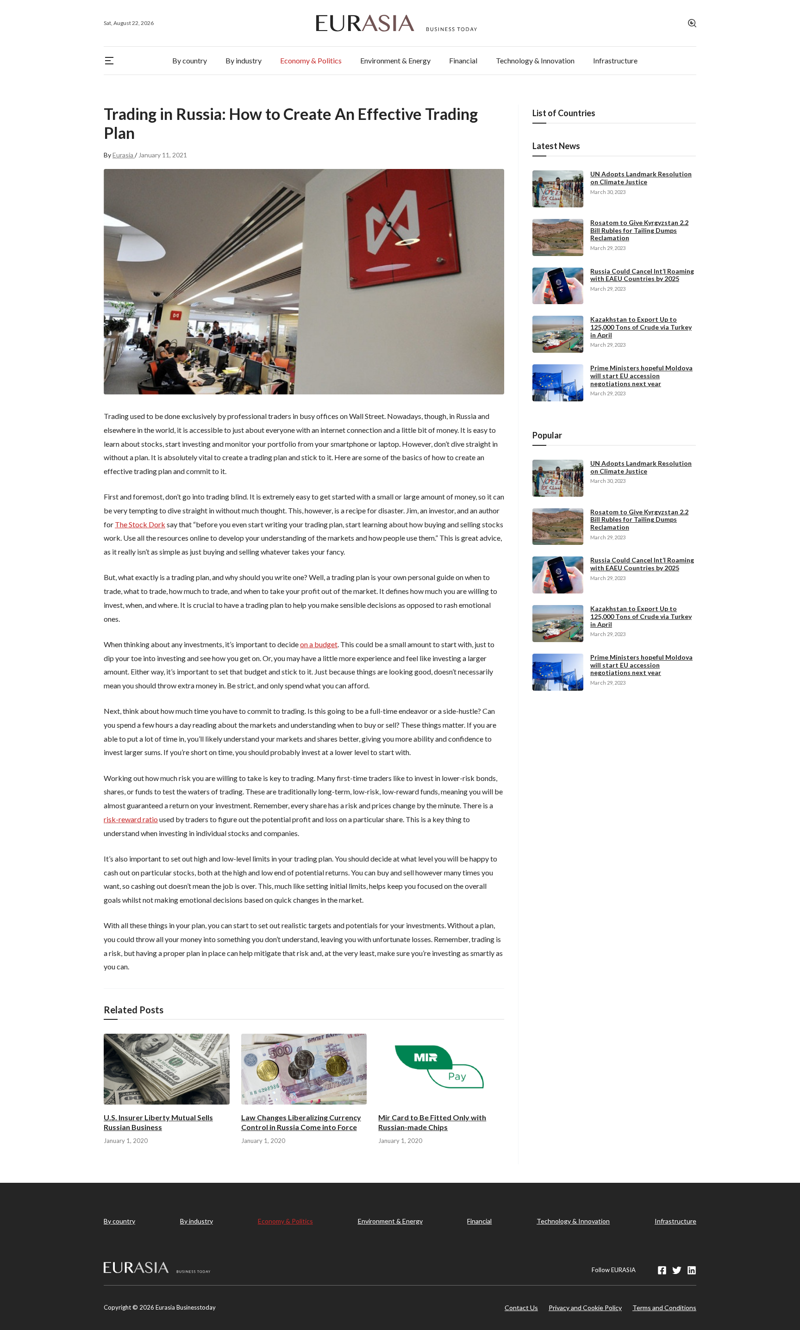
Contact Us (521, 1307)
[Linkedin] (691, 1270)
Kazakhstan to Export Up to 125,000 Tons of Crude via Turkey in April (641, 327)
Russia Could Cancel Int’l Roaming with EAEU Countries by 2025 (642, 275)
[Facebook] (662, 1270)
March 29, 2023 (607, 248)
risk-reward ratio (131, 819)
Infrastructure (675, 1221)
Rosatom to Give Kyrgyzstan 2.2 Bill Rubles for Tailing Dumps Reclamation (639, 230)
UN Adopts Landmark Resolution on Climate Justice (641, 178)
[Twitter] (676, 1270)
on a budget (319, 644)
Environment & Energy (390, 1221)
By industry (196, 1221)
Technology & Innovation (573, 1221)
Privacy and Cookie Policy (585, 1307)
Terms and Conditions (664, 1307)
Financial (479, 1221)
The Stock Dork (140, 524)
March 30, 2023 (607, 192)
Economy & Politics (285, 1221)
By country (119, 1221)
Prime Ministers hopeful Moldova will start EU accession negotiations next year (641, 375)
